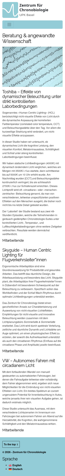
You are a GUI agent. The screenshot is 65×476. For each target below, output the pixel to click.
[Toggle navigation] (9, 24)
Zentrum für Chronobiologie (33, 7)
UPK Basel (26, 15)
